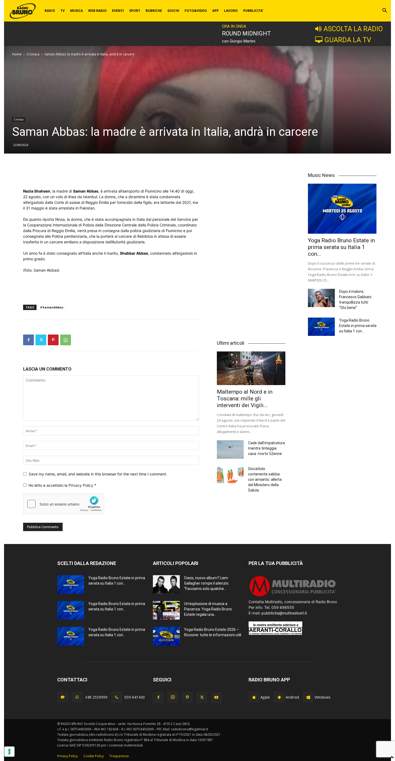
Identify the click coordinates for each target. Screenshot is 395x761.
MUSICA (76, 10)
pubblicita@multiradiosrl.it (284, 613)
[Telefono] (116, 697)
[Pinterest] (53, 340)
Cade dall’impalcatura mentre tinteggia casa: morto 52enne (266, 448)
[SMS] (62, 697)
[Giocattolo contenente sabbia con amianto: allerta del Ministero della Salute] (230, 475)
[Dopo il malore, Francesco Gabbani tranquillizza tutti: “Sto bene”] (321, 298)
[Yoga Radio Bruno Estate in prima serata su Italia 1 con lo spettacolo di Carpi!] (342, 208)
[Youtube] (216, 697)
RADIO (50, 10)
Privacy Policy (81, 485)
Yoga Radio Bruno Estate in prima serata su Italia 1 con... (341, 247)
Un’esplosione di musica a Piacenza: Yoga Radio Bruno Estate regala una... (208, 609)
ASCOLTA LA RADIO (353, 29)
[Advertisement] (111, 174)
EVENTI (118, 10)
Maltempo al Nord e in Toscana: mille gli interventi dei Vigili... (244, 398)
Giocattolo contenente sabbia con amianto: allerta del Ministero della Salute (265, 479)
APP (215, 10)
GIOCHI (173, 10)
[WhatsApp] (65, 340)
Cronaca (33, 54)
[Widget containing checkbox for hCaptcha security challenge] (63, 504)
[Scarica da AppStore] (254, 697)
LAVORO (231, 10)
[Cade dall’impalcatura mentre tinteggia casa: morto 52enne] (230, 449)
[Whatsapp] (77, 697)
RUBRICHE (154, 10)
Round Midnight (246, 33)
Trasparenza (119, 756)
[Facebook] (28, 340)
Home (16, 54)
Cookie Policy (93, 756)
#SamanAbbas (51, 307)
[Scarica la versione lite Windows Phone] (308, 697)
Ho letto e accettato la (62, 485)
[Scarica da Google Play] (279, 697)
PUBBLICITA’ (253, 10)
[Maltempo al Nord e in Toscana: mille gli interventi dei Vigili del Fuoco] (251, 368)
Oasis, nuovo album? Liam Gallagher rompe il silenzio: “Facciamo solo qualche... (206, 583)
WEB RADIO (97, 10)
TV (62, 10)
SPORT (134, 10)
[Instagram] (172, 697)
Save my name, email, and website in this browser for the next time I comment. (98, 474)
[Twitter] (40, 340)
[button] (384, 11)
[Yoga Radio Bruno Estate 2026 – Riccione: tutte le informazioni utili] (166, 636)
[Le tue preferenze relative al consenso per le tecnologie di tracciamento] (9, 751)
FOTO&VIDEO (196, 10)
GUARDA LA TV (347, 40)
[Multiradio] (293, 596)
